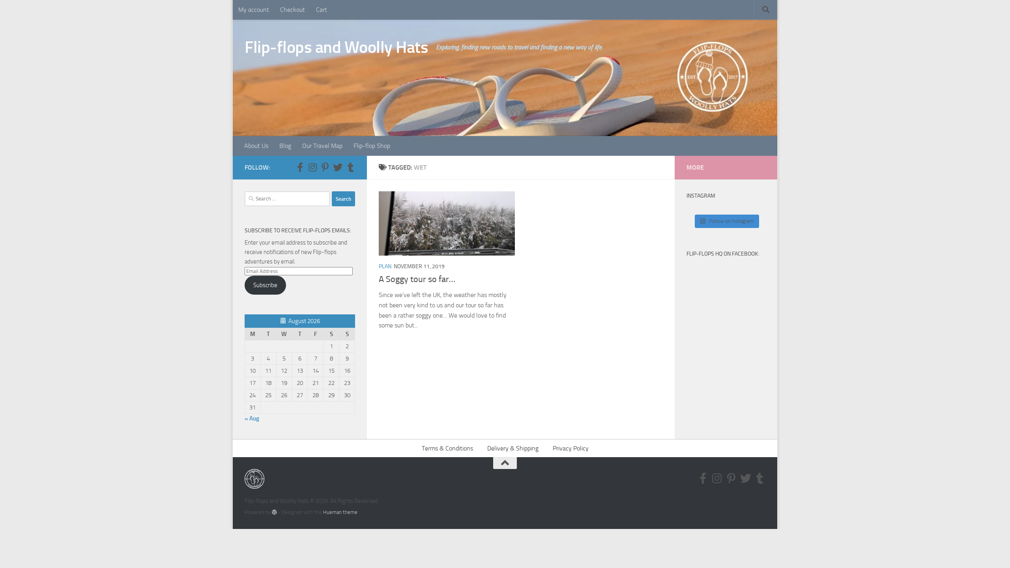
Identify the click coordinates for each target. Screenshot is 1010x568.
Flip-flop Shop (372, 145)
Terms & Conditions (447, 448)
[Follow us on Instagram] (312, 167)
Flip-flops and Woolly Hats (336, 47)
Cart (321, 9)
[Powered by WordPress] (274, 512)
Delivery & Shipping (513, 448)
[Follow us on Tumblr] (350, 167)
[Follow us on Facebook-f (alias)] (300, 167)
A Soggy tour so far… (417, 279)
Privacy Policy (571, 448)
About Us (256, 145)
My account (253, 9)
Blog (285, 145)
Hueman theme (340, 512)
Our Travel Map (322, 145)
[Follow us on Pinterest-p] (325, 167)
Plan (385, 266)
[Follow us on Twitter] (337, 167)
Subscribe (265, 285)
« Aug (252, 418)
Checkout (292, 9)
